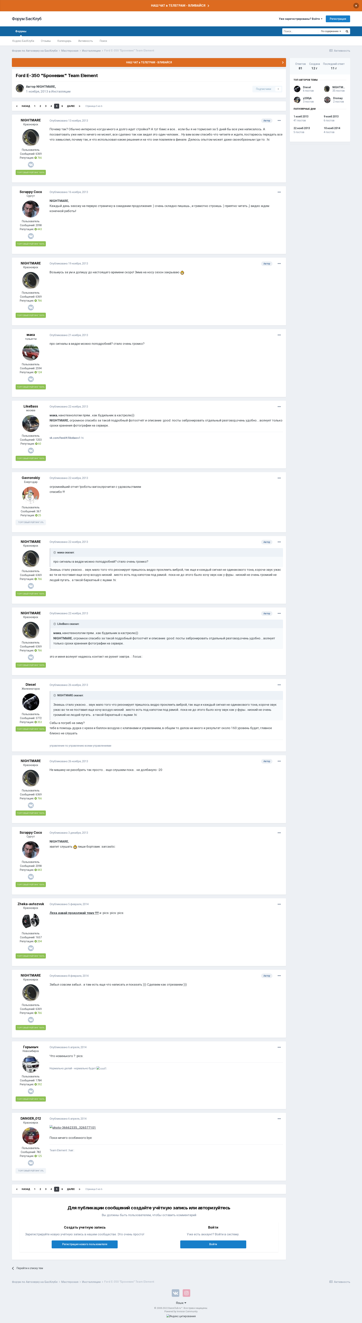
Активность (85, 40)
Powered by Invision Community (181, 1311)
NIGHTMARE (45, 86)
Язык (180, 1303)
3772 (39, 718)
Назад (26, 106)
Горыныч (30, 1047)
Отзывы (46, 40)
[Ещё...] (279, 120)
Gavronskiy (31, 478)
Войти (213, 1244)
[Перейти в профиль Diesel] (30, 701)
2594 (39, 368)
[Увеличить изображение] (182, 272)
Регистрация (338, 18)
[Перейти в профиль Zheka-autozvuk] (30, 921)
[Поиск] (347, 31)
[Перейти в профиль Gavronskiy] (30, 495)
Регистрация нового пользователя (84, 1244)
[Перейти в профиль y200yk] (297, 100)
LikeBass (31, 406)
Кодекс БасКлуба (23, 40)
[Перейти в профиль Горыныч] (30, 1064)
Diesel (31, 684)
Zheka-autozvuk (31, 904)
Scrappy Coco (31, 192)
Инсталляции (61, 91)
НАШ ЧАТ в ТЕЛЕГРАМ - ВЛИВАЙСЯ (178, 5)
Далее (71, 106)
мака (31, 335)
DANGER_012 (31, 1118)
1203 (39, 439)
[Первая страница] (16, 106)
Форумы (20, 31)
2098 (39, 225)
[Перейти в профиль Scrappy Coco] (30, 209)
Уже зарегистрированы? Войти (300, 18)
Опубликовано (69, 120)
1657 (39, 937)
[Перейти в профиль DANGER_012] (30, 1135)
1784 (39, 1080)
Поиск (103, 40)
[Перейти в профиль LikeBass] (30, 423)
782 (38, 1152)
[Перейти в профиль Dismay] (327, 100)
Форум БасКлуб (26, 18)
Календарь (64, 40)
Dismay (338, 98)
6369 (39, 153)
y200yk (307, 98)
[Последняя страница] (79, 106)
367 (38, 511)
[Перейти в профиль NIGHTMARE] (20, 88)
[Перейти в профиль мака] (30, 352)
